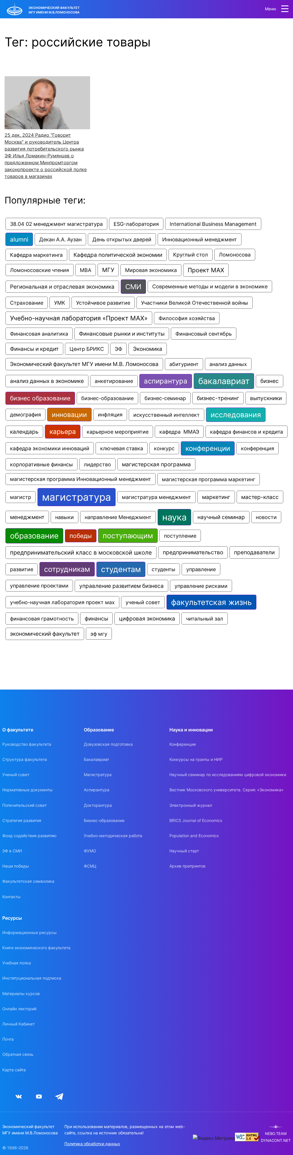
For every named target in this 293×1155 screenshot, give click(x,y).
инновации (69, 414)
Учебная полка (16, 962)
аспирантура (165, 381)
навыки (64, 517)
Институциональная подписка (31, 978)
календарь (24, 431)
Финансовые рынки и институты (122, 333)
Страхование (26, 302)
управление (201, 569)
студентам (121, 569)
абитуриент (184, 364)
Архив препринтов (187, 866)
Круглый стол (190, 255)
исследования (236, 414)
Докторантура (98, 805)
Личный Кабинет (18, 1023)
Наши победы (15, 866)
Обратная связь (17, 1054)
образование (34, 536)
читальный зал (204, 618)
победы (81, 535)
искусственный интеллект (166, 415)
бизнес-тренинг (218, 398)
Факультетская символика (28, 881)
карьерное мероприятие (118, 431)
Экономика (147, 349)
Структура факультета (24, 759)
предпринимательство (193, 552)
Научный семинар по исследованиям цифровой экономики (227, 774)
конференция (257, 448)
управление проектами (39, 586)
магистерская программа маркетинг (208, 479)
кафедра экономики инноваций (49, 448)
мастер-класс (260, 497)
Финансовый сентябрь (203, 333)
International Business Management (213, 224)
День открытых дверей (121, 239)
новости (266, 517)
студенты (163, 569)
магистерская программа (156, 464)
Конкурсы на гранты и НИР (196, 759)
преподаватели (254, 552)
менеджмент (27, 517)
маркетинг (216, 497)
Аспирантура (96, 789)
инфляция (110, 415)
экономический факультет (45, 634)
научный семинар (221, 517)
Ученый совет (15, 774)
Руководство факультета (26, 744)
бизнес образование (40, 398)
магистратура (76, 497)
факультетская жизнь (211, 602)
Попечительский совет (24, 805)
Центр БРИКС (87, 349)
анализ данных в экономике (47, 381)
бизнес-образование (107, 398)
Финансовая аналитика (39, 333)
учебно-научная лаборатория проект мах (62, 602)
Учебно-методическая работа (113, 835)
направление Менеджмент (118, 517)
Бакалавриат (96, 759)
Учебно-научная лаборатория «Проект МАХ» (79, 318)
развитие (21, 569)
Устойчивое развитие (103, 302)
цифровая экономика (147, 618)
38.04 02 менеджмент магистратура (56, 224)
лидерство (97, 464)
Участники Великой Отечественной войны (194, 302)
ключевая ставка (121, 448)
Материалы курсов (21, 993)
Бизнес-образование (104, 820)
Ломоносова (235, 255)
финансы (96, 618)
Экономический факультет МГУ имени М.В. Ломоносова (84, 364)
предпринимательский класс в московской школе (81, 552)
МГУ (108, 270)
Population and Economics (194, 835)
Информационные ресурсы (29, 932)
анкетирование (114, 381)
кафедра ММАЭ (179, 431)
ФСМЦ (90, 866)
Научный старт (184, 850)
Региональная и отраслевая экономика (62, 286)
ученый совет (143, 602)
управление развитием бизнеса (121, 586)
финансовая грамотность (42, 618)
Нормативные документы (27, 789)
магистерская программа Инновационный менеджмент (80, 479)
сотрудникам (67, 569)
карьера (63, 432)
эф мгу (98, 634)
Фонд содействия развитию (29, 835)
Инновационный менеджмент (199, 239)
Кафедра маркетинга (36, 255)
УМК (59, 302)
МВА (85, 270)
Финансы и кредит (34, 349)
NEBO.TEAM (276, 1133)
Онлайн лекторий (19, 1008)
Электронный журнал (190, 805)
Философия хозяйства (187, 318)
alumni (19, 239)
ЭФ (118, 349)
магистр (20, 497)
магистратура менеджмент (156, 497)
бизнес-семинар (165, 398)
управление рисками (201, 586)
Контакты (11, 896)
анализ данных (228, 364)
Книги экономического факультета (36, 947)
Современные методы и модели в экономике (210, 286)
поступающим (128, 535)
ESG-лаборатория (136, 224)
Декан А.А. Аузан (60, 239)
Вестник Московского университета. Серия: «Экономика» (226, 789)
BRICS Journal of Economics (195, 820)
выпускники (266, 398)
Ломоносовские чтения (39, 270)
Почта (8, 1039)
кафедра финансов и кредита (246, 431)
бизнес (269, 381)
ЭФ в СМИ (12, 850)
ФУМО (90, 850)
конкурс (164, 448)
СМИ (133, 286)
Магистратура (98, 774)
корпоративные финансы (41, 464)
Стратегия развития (21, 820)
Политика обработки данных (92, 1143)
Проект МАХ (206, 270)
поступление (180, 536)
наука (174, 517)
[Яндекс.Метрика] (214, 1138)
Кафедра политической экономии (118, 255)
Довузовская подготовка (108, 744)
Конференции (182, 744)
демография (25, 415)
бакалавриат (224, 381)
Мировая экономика (151, 270)
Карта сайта (14, 1069)
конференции (207, 448)
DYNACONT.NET (276, 1140)
